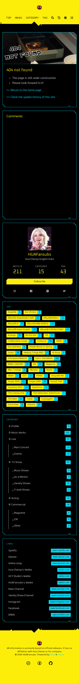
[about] (59, 18)
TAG (44, 18)
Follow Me (39, 281)
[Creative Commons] (28, 663)
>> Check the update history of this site (30, 97)
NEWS (18, 18)
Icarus (61, 655)
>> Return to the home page (23, 90)
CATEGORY (32, 18)
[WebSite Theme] (50, 663)
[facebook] (31, 291)
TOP (8, 18)
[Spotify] (47, 291)
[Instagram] (14, 291)
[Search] (52, 18)
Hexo (52, 655)
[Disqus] (39, 168)
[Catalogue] (71, 18)
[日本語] (65, 18)
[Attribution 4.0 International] (39, 663)
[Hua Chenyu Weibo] (64, 291)
